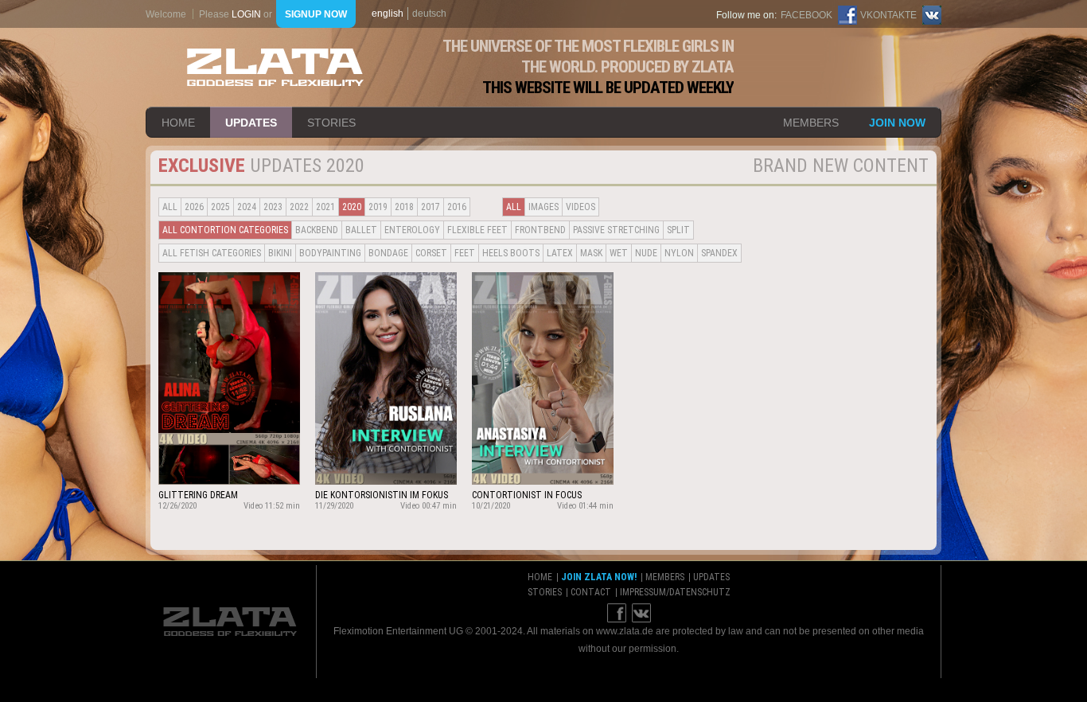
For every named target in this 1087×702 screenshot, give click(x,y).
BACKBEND (316, 230)
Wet (619, 253)
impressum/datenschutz (675, 592)
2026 (194, 207)
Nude (646, 253)
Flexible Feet (477, 230)
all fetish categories (211, 253)
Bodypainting (330, 253)
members (811, 122)
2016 (456, 207)
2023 (272, 207)
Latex (560, 253)
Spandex (719, 253)
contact (591, 592)
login (246, 14)
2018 (404, 207)
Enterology (412, 230)
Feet (464, 253)
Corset (431, 253)
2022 (299, 207)
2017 (430, 207)
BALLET (361, 230)
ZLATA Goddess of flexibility (275, 67)
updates (251, 122)
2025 (220, 207)
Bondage (388, 253)
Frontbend (540, 230)
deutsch (429, 13)
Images (543, 207)
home (178, 122)
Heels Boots (511, 253)
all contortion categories (225, 230)
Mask (591, 253)
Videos (580, 207)
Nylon (679, 253)
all (169, 207)
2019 (378, 207)
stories (331, 122)
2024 (246, 207)
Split (678, 230)
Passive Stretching (616, 230)
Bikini (280, 253)
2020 (351, 207)
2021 (325, 207)
